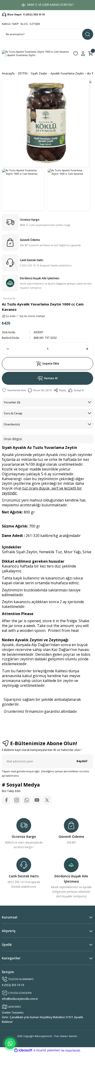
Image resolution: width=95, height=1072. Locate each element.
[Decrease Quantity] (6, 348)
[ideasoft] (23, 1050)
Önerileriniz (12, 424)
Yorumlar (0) (12, 402)
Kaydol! (82, 761)
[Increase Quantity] (89, 348)
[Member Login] (83, 53)
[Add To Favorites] (14, 390)
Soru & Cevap (13, 413)
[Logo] (35, 53)
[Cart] (90, 53)
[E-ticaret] (46, 1050)
